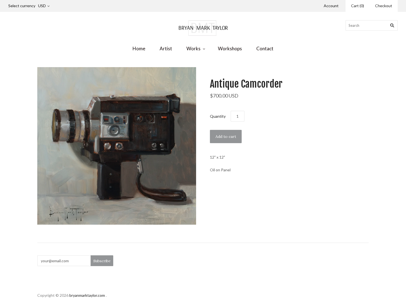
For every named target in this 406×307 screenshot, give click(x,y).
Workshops (230, 48)
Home (139, 48)
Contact (264, 48)
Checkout (383, 5)
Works (193, 48)
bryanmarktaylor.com (87, 295)
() (357, 5)
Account (331, 5)
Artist (166, 48)
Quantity (218, 116)
